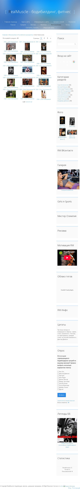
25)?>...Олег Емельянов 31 (11, 89)
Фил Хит (72, 126)
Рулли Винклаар (64, 385)
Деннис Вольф (63, 379)
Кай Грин (61, 375)
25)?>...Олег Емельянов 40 (11, 54)
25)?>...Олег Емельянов (11, 42)
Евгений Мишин (63, 87)
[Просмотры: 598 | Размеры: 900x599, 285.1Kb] (27, 58)
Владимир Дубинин (63, 101)
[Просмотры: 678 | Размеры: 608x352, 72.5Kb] (27, 69)
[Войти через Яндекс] (70, 61)
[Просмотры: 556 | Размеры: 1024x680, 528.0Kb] (27, 82)
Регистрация (76, 488)
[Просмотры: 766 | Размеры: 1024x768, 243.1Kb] (27, 94)
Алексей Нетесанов (64, 95)
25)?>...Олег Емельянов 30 (27, 89)
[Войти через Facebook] (67, 61)
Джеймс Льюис (63, 387)
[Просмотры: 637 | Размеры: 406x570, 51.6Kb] (11, 70)
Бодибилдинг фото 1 (63, 138)
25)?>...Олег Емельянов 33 (27, 77)
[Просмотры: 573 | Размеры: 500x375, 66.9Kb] (11, 46)
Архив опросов (69, 400)
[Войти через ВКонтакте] (63, 61)
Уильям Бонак (63, 383)
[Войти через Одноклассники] (67, 65)
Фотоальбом (12, 35)
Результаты (60, 400)
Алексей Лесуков (63, 97)
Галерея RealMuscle (67, 190)
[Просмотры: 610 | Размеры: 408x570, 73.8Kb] (44, 70)
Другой (61, 389)
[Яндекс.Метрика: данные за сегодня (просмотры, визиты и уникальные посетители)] (69, 486)
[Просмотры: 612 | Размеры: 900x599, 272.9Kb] (11, 58)
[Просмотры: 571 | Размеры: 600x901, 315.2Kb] (43, 46)
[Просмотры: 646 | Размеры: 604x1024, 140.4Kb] (43, 94)
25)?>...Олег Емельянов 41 (43, 42)
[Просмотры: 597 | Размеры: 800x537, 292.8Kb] (44, 82)
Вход (69, 488)
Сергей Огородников (64, 91)
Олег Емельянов (63, 93)
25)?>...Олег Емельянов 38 (43, 54)
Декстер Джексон (62, 126)
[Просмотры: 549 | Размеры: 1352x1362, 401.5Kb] (11, 82)
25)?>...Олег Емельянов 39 (27, 54)
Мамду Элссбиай (64, 381)
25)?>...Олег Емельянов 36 (27, 65)
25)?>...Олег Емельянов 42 (27, 42)
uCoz (61, 486)
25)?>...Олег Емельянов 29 (43, 89)
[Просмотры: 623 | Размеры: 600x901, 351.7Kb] (43, 58)
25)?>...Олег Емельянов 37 (11, 65)
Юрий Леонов (62, 99)
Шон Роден (62, 377)
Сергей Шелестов (63, 85)
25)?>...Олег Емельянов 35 (43, 65)
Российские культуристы (25, 35)
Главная (4, 35)
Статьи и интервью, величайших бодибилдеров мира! (67, 445)
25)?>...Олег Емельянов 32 (43, 77)
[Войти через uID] (60, 61)
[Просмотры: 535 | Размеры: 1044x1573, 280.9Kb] (27, 46)
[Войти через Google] (73, 61)
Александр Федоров (64, 89)
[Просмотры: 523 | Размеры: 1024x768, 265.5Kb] (11, 94)
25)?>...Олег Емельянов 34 (11, 77)
